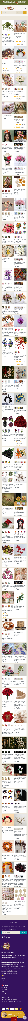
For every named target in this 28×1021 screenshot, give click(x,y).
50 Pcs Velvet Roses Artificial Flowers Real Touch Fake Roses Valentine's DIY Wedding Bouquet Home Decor (20, 435)
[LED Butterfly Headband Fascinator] (20, 399)
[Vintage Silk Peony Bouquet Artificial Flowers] (8, 298)
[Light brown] (18, 283)
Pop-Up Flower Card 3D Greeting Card (20, 240)
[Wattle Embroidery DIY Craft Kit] (8, 251)
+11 (24, 259)
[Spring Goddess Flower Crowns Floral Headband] (20, 52)
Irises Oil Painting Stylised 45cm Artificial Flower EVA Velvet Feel (8, 683)
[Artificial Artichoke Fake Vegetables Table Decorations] (8, 550)
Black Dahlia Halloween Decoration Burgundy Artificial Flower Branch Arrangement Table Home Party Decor (20, 882)
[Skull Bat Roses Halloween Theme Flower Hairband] (8, 795)
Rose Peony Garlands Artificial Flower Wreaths (20, 120)
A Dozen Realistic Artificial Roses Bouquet (7, 465)
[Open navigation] (2, 8)
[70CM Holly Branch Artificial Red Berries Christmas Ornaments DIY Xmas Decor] (8, 770)
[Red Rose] (18, 876)
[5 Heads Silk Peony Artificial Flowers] (20, 80)
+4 (24, 89)
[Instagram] (4, 937)
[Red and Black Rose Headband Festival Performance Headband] (8, 820)
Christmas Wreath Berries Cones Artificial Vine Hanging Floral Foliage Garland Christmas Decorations (7, 487)
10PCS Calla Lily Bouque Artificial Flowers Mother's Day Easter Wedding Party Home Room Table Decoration (8, 435)
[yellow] (3, 559)
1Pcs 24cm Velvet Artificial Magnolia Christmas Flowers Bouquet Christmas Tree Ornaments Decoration (7, 730)
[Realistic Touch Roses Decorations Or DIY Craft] (8, 228)
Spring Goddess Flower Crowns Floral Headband (20, 64)
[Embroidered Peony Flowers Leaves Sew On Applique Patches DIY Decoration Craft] (8, 159)
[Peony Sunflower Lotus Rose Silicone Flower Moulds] (20, 182)
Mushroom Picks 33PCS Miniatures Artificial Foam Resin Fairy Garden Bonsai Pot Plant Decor (20, 559)
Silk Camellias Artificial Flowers (19, 310)
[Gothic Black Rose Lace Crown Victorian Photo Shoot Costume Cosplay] (8, 399)
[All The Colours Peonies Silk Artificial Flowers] (20, 159)
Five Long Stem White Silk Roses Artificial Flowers (19, 264)
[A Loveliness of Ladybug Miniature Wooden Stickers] (20, 343)
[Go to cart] (25, 8)
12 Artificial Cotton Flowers (18, 485)
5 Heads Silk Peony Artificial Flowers (18, 92)
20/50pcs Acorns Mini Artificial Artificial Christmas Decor (19, 287)
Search (3, 978)
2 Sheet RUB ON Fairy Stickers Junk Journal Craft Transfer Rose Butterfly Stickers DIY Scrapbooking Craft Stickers (8, 909)
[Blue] (6, 679)
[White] (9, 679)
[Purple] (3, 679)
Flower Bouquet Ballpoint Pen (8, 216)
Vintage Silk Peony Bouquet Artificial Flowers (8, 310)
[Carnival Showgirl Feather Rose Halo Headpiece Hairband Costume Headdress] (20, 795)
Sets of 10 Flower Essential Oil (18, 633)
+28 (24, 237)
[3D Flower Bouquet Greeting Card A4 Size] (8, 597)
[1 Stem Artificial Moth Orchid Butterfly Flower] (20, 670)
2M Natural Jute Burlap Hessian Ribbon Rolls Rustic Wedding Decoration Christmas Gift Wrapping (20, 704)
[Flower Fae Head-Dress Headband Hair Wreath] (8, 182)
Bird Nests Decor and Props (6, 60)
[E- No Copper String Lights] (9, 876)
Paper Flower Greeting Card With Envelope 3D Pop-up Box (7, 287)
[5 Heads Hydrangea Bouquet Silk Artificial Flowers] (20, 204)
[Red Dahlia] (15, 876)
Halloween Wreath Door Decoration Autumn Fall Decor (7, 855)
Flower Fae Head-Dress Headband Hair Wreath (7, 194)
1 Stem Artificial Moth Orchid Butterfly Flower (20, 682)
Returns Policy (4, 993)
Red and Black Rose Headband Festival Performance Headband (7, 829)
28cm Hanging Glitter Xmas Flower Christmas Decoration (19, 729)
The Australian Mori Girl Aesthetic (9, 999)
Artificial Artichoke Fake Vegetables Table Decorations (7, 563)
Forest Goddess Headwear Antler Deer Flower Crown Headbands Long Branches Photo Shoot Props (20, 834)
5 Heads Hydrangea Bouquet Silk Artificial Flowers (19, 217)
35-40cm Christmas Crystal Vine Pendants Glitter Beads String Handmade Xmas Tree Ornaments (19, 757)
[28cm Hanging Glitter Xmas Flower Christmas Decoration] (20, 716)
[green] (9, 559)
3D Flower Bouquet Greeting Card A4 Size (7, 609)
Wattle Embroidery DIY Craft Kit (7, 259)
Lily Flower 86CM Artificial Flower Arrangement (18, 466)
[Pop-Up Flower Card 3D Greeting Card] (20, 228)
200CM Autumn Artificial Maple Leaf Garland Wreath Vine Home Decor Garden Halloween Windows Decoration (8, 882)
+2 (24, 61)
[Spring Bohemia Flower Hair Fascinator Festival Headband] (8, 136)
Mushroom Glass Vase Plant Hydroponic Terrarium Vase (19, 35)
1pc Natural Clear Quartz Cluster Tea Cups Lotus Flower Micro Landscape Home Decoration (20, 779)
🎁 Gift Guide (4, 985)
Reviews (3, 983)
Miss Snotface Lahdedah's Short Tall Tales (11, 1001)
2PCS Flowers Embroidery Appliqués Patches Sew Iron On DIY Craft (7, 353)
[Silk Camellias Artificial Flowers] (20, 298)
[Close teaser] (17, 1017)
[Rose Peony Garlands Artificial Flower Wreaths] (20, 108)
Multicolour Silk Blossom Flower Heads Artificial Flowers (7, 93)
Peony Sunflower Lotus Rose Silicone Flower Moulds (19, 191)
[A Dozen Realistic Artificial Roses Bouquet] (8, 453)
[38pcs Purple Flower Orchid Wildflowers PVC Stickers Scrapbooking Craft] (20, 649)
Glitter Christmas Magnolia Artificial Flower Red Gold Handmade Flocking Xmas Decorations (7, 386)
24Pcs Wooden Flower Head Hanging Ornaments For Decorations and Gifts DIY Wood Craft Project (20, 904)
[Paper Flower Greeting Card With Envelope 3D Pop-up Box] (8, 274)
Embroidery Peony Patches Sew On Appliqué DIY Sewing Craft (8, 587)
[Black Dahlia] (21, 876)
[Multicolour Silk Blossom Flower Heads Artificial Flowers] (8, 80)
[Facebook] (2, 937)
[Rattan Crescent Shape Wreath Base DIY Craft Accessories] (8, 649)
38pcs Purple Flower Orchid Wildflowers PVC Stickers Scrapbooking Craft (20, 658)
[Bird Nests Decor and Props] (8, 52)
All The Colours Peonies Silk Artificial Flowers (19, 171)
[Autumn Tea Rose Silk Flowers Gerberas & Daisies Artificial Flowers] (20, 136)
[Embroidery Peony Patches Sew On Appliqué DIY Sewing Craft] (8, 574)
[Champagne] (9, 89)
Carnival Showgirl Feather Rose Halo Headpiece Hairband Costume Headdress (20, 808)
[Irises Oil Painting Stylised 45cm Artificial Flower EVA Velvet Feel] (8, 670)
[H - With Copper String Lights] (3, 876)
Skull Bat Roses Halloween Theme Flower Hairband (6, 808)
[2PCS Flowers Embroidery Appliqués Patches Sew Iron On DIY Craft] (8, 343)
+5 (24, 116)
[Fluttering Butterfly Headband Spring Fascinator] (20, 372)
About (2, 991)
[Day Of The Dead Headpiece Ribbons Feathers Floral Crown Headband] (20, 523)
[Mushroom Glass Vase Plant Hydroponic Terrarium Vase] (20, 26)
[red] (18, 352)
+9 (11, 89)
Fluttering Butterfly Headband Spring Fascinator (19, 385)
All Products (4, 987)
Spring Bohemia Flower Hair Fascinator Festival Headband (7, 149)
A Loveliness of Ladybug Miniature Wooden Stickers (20, 356)
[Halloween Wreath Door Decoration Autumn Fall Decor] (8, 846)
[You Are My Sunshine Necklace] (8, 108)
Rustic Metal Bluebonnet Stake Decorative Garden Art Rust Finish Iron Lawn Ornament (7, 509)
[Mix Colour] (21, 283)
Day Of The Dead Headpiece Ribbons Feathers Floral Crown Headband (19, 537)
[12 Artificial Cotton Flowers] (20, 477)
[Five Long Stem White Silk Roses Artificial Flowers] (20, 251)
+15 (11, 237)
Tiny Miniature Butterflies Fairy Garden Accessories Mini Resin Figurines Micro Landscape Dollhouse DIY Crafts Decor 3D (8, 331)
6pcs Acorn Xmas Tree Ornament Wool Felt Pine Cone (7, 638)
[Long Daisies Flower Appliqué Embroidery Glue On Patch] (20, 597)
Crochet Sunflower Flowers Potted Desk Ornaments (19, 512)
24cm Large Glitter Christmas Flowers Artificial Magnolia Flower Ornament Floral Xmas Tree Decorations (7, 537)
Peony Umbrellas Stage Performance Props (20, 333)
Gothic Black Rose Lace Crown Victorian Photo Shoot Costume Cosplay (7, 408)
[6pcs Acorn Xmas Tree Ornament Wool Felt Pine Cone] (8, 625)
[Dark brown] (15, 283)
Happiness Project (5, 997)
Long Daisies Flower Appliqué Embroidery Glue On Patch (19, 606)
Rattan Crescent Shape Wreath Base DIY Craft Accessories (7, 658)
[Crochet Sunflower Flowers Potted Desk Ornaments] (20, 499)
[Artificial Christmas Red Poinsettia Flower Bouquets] (8, 694)
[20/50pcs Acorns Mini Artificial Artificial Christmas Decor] (20, 274)
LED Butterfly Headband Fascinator (20, 411)
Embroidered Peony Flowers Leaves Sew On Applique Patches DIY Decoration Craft (7, 169)
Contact (3, 981)
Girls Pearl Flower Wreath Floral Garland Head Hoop (20, 587)
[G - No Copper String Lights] (6, 876)
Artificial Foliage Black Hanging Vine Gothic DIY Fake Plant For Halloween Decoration (20, 856)
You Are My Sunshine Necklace (6, 116)
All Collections (4, 989)
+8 (24, 828)
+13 (11, 190)
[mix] (15, 352)
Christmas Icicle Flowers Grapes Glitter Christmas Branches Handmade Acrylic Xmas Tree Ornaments (7, 757)
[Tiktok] (6, 937)
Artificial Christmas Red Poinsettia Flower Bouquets (7, 703)
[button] (14, 1019)
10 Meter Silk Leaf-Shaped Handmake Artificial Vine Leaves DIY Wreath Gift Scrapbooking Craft (8, 40)
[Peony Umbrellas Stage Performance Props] (20, 321)
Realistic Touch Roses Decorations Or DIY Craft (7, 240)
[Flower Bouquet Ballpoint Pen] (8, 204)
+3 (11, 34)
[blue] (6, 89)
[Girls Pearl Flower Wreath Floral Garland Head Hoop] (20, 574)
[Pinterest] (9, 937)
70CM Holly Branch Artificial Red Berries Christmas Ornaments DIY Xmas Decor (7, 783)
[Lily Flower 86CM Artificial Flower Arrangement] (20, 453)
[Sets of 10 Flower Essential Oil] (20, 625)
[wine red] (6, 559)
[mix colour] (3, 89)
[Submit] (24, 12)
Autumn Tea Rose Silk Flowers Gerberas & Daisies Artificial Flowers (20, 149)
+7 (24, 381)
